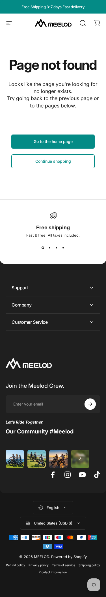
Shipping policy (89, 565)
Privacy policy (39, 565)
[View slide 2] (49, 247)
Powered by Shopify (69, 556)
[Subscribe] (90, 404)
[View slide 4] (63, 247)
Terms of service (63, 565)
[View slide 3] (56, 247)
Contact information (53, 572)
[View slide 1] (43, 247)
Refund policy (15, 565)
